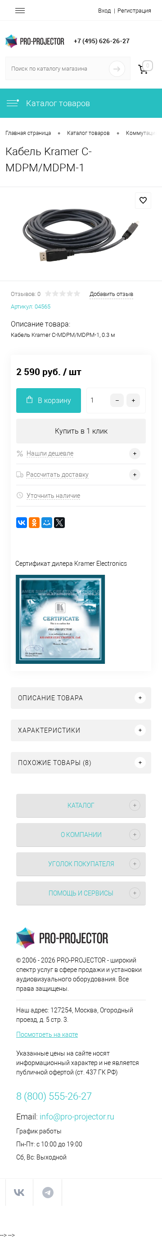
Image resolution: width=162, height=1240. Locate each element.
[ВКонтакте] (21, 522)
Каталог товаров (57, 103)
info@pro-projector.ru (77, 1116)
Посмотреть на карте (47, 1034)
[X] (59, 522)
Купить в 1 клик (81, 431)
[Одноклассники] (34, 522)
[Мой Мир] (46, 522)
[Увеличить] (81, 235)
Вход (104, 10)
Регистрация (134, 10)
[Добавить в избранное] (143, 200)
